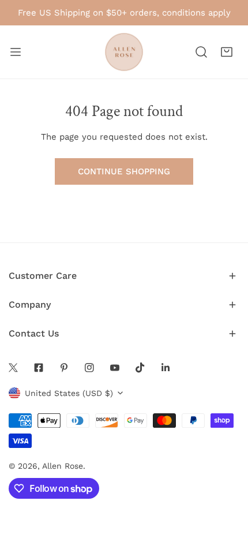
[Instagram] (89, 367)
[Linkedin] (165, 367)
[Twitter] (13, 367)
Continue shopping (124, 171)
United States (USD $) (69, 393)
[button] (226, 52)
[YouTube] (114, 367)
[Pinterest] (64, 367)
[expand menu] (15, 52)
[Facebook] (38, 367)
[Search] (201, 52)
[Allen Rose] (124, 52)
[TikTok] (140, 367)
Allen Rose (62, 465)
